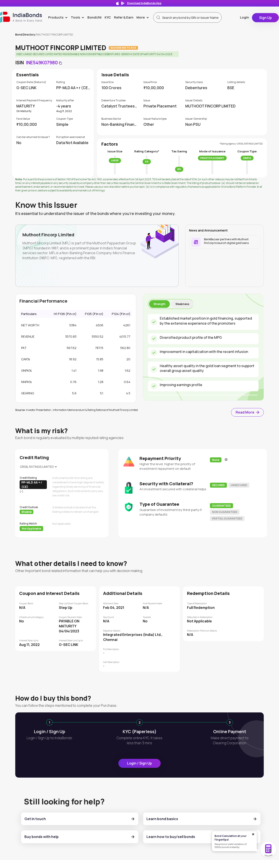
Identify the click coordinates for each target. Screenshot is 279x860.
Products (58, 17)
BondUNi (94, 17)
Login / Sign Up (139, 763)
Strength (159, 304)
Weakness (182, 304)
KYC (108, 17)
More (143, 17)
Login (244, 17)
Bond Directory (25, 34)
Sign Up (265, 17)
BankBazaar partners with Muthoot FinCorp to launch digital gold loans (226, 241)
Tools (78, 17)
